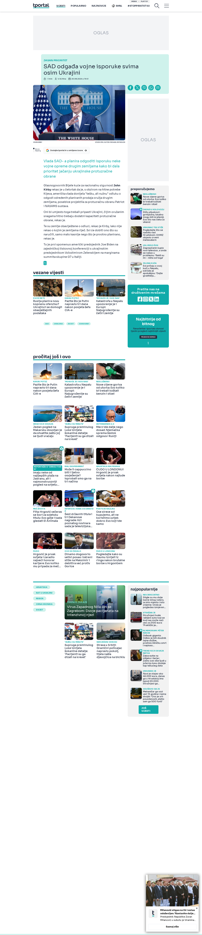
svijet (71, 324)
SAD (47, 324)
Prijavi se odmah (148, 337)
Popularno (78, 5)
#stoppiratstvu (139, 5)
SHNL (119, 5)
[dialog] (172, 903)
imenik (134, 1)
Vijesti (60, 5)
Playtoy (144, 1)
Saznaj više (172, 926)
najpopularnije (144, 589)
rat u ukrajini (44, 593)
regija (39, 598)
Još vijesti (145, 709)
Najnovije (99, 5)
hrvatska (41, 587)
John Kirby (84, 324)
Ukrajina (58, 324)
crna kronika (44, 604)
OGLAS (101, 33)
